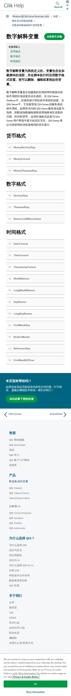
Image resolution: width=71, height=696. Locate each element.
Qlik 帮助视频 (16, 439)
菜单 (67, 7)
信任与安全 (15, 550)
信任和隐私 (15, 555)
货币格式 (15, 51)
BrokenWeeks (22, 337)
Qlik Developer (17, 444)
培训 (11, 450)
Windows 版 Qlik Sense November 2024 (31, 16)
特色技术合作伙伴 (19, 575)
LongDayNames (23, 313)
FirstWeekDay (22, 325)
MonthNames (21, 278)
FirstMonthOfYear (24, 360)
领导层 (13, 607)
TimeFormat (21, 255)
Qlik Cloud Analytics (20, 513)
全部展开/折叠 (54, 36)
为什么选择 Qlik (18, 545)
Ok (35, 684)
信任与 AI (14, 560)
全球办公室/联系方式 (21, 643)
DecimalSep (21, 195)
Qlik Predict (15, 523)
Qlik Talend (15, 488)
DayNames (20, 301)
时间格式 (15, 61)
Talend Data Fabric (19, 498)
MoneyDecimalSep (24, 147)
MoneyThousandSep (25, 170)
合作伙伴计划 (17, 627)
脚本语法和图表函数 (22, 20)
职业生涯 (14, 632)
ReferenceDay (22, 348)
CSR (11, 612)
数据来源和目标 (18, 580)
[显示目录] (7, 16)
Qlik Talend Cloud (19, 493)
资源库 (13, 465)
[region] (35, 675)
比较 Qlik (14, 570)
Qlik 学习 (14, 455)
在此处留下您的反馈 (21, 398)
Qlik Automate (17, 528)
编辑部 (13, 637)
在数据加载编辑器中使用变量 (27, 25)
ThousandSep (21, 207)
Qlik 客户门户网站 (19, 460)
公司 (11, 602)
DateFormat (21, 243)
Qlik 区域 (14, 585)
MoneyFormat (22, 159)
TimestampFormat (25, 267)
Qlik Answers (16, 518)
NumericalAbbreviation (27, 218)
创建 (55, 16)
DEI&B (12, 617)
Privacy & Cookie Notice (26, 676)
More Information (35, 691)
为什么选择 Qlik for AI (21, 565)
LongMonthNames (24, 290)
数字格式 (15, 56)
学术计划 (14, 622)
